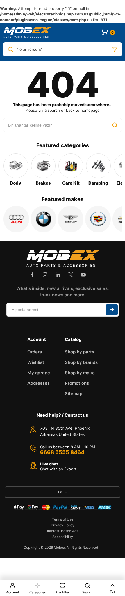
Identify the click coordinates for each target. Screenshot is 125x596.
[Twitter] (70, 275)
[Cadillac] (97, 219)
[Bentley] (70, 219)
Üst (112, 592)
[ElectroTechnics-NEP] (27, 32)
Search (87, 592)
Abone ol (112, 309)
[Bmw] (43, 219)
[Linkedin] (58, 275)
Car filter (62, 592)
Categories (37, 592)
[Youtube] (83, 275)
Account (12, 592)
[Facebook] (32, 275)
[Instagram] (45, 275)
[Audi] (16, 219)
